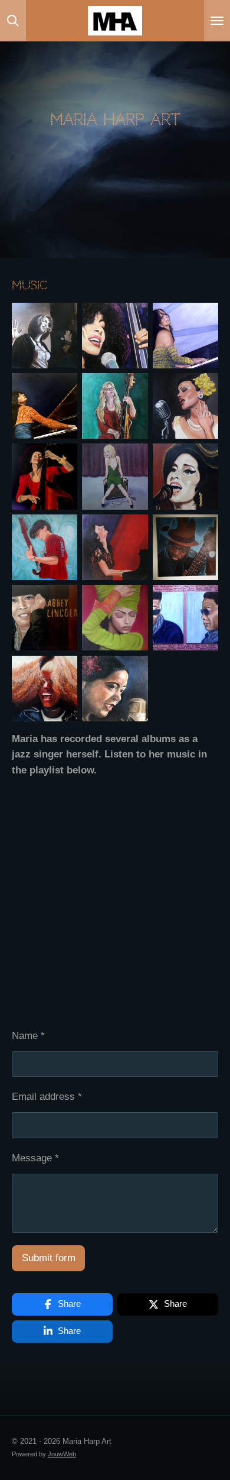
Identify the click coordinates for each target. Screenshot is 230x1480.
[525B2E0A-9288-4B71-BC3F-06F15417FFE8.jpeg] (115, 688)
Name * (28, 1035)
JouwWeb (62, 1454)
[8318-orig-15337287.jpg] (185, 406)
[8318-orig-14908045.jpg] (44, 335)
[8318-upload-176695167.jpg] (44, 476)
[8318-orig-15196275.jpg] (115, 617)
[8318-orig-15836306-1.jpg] (44, 688)
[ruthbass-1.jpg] (115, 406)
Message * (35, 1158)
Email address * (47, 1096)
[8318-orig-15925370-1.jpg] (185, 335)
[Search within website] (13, 20)
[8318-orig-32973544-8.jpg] (115, 335)
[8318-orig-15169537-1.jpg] (115, 547)
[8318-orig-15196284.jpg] (44, 547)
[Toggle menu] (217, 20)
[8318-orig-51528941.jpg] (44, 617)
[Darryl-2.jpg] (185, 547)
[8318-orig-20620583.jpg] (185, 617)
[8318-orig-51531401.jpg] (185, 476)
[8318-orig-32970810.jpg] (115, 476)
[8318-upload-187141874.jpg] (44, 406)
